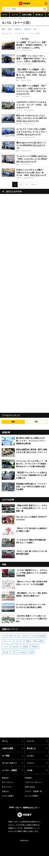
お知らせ (5, 791)
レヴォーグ (19, 137)
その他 (29, 770)
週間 (13, 422)
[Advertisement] (24, 302)
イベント (30, 763)
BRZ (3, 29)
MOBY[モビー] (6, 18)
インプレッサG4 (33, 33)
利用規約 (28, 778)
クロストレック (38, 38)
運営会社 (5, 778)
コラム (14, 652)
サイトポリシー (8, 782)
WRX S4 (18, 29)
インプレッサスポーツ (10, 38)
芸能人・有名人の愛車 (34, 641)
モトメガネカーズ (24, 636)
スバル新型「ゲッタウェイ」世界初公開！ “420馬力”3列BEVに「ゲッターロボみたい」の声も (31, 45)
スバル (18, 50)
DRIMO (35, 647)
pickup (23, 652)
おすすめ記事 (40, 636)
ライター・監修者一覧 (33, 791)
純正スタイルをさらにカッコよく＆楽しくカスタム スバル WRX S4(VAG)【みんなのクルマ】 (31, 118)
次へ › (33, 184)
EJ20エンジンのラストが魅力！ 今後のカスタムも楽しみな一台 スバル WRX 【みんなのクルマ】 (31, 172)
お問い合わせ (30, 787)
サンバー (19, 110)
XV (35, 29)
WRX (10, 29)
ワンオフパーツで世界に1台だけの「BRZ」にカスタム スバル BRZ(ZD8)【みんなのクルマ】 (31, 159)
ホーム (5, 15)
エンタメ (30, 756)
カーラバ (19, 641)
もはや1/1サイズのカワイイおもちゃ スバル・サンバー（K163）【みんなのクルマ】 (31, 105)
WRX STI (27, 29)
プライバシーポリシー (33, 782)
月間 (36, 422)
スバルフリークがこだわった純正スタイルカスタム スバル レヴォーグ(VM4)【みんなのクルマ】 (31, 132)
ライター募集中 (8, 796)
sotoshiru (15, 647)
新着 (31, 652)
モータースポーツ (9, 763)
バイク (5, 647)
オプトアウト (7, 787)
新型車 (25, 647)
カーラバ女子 (8, 636)
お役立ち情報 (26, 15)
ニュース (14, 15)
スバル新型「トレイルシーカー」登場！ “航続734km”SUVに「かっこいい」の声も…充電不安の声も (31, 58)
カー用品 (6, 756)
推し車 (5, 652)
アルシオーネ (6, 33)
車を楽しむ (39, 15)
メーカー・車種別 (17, 18)
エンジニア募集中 (31, 796)
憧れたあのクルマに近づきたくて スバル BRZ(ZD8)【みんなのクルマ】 (31, 145)
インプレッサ (19, 33)
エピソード (7, 641)
